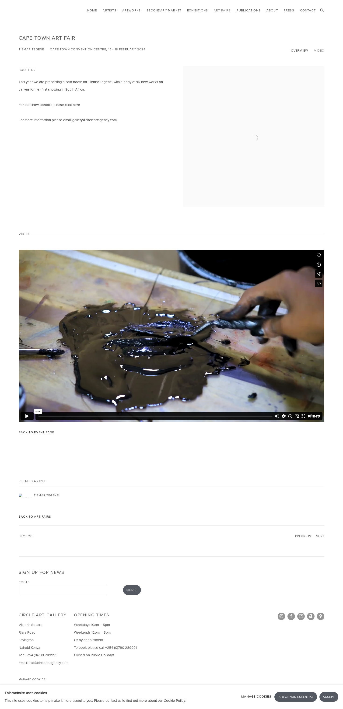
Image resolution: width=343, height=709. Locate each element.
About (272, 10)
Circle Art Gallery (40, 10)
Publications (249, 10)
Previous (303, 536)
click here (72, 104)
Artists (109, 10)
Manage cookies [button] (32, 679)
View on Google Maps (320, 616)
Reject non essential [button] (296, 697)
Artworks (131, 10)
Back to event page (36, 432)
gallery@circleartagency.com (94, 120)
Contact (308, 10)
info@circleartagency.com (48, 662)
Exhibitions (197, 10)
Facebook (291, 616)
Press (289, 10)
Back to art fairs (35, 516)
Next (320, 536)
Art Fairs (222, 10)
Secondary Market (164, 10)
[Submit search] (322, 10)
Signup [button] (131, 590)
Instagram (281, 616)
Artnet (311, 616)
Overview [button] (299, 51)
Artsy (301, 616)
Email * (24, 581)
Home (92, 10)
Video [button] (319, 51)
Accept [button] (329, 697)
